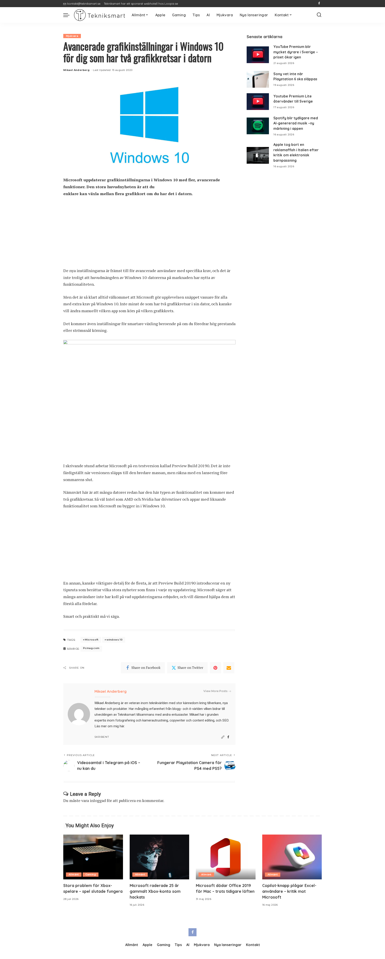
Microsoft (91, 639)
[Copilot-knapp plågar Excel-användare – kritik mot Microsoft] (292, 857)
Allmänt (74, 874)
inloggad (98, 800)
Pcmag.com (91, 648)
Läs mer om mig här (109, 726)
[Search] (319, 15)
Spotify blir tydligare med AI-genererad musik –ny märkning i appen (295, 123)
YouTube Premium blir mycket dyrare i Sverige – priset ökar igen (295, 51)
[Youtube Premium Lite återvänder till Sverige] (258, 101)
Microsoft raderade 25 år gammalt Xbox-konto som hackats (155, 891)
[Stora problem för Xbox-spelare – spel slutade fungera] (93, 857)
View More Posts (215, 691)
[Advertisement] (149, 234)
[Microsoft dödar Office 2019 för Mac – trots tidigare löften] (226, 857)
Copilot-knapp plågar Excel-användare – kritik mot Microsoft (289, 891)
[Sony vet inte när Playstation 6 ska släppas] (258, 79)
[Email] (228, 667)
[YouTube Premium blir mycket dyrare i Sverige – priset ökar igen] (258, 54)
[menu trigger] (68, 15)
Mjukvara (72, 35)
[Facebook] (319, 3)
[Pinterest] (215, 667)
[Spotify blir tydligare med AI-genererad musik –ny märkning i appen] (258, 126)
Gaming (90, 874)
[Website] (222, 737)
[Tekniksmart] (99, 15)
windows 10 (114, 639)
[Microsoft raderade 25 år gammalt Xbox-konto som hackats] (159, 857)
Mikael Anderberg (76, 70)
